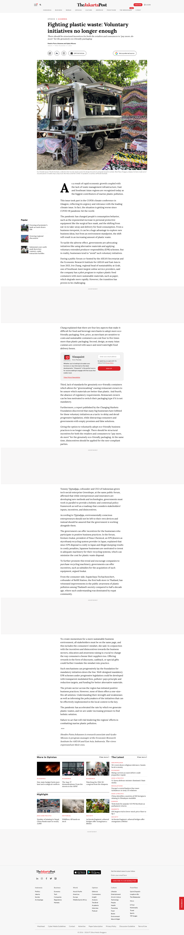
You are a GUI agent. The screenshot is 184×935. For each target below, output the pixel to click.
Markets (56, 902)
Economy (57, 891)
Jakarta (37, 894)
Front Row (111, 10)
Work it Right (115, 919)
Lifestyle (114, 891)
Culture (114, 888)
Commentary (96, 894)
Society (37, 897)
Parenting (114, 908)
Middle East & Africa (80, 900)
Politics (37, 891)
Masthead (41, 926)
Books (113, 913)
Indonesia (47, 10)
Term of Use (142, 926)
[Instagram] (42, 878)
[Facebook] (46, 878)
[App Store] (80, 872)
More (132, 901)
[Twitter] (51, 878)
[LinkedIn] (37, 878)
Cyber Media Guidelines (57, 926)
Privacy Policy (110, 363)
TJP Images (133, 916)
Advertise (81, 926)
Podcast (94, 911)
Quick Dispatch (135, 891)
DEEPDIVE (99, 10)
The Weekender (126, 10)
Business (58, 10)
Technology (115, 900)
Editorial (95, 891)
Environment (115, 916)
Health (113, 905)
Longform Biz (134, 894)
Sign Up (109, 368)
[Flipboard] (55, 878)
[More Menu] (35, 5)
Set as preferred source (126, 53)
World (68, 10)
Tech (55, 894)
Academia (62, 19)
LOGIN (148, 5)
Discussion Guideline (127, 926)
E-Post (138, 10)
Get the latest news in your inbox (123, 871)
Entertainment (116, 894)
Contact (72, 926)
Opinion (51, 19)
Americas (76, 894)
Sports (132, 913)
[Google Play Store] (94, 872)
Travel (132, 910)
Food (112, 911)
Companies (57, 897)
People (113, 902)
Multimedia (134, 908)
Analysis (95, 900)
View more (103, 757)
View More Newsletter (72, 377)
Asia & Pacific (77, 891)
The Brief (95, 902)
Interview (95, 908)
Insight (94, 897)
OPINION (78, 10)
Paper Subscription (96, 926)
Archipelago (39, 900)
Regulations (58, 900)
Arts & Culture (116, 897)
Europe (75, 897)
